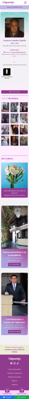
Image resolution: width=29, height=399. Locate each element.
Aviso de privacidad (14, 369)
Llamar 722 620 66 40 (14, 7)
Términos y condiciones (14, 373)
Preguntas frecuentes (14, 377)
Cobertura (14, 384)
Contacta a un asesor (14, 331)
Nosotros (14, 381)
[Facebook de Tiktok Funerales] (18, 363)
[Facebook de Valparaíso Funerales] (11, 363)
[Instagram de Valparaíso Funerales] (15, 363)
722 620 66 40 (15, 264)
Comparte (8, 397)
